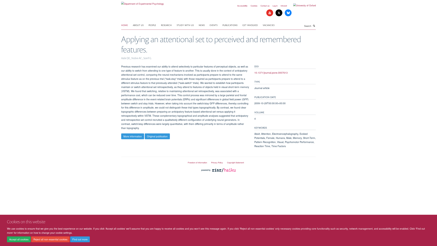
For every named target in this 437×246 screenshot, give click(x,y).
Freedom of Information (197, 162)
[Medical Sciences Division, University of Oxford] (152, 161)
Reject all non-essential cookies (50, 239)
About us (138, 24)
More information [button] (132, 136)
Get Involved (250, 24)
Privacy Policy (217, 162)
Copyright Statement (235, 162)
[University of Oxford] (302, 5)
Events (213, 24)
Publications (229, 24)
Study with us (185, 24)
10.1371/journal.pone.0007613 (271, 72)
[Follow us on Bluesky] (288, 13)
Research (166, 24)
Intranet (284, 5)
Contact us (265, 5)
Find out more (80, 239)
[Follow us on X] (279, 13)
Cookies (254, 5)
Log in (275, 5)
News (202, 24)
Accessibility (242, 5)
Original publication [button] (157, 136)
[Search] (314, 26)
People (152, 24)
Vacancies (268, 24)
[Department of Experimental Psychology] (142, 2)
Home (124, 24)
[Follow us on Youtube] (270, 13)
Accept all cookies (19, 239)
